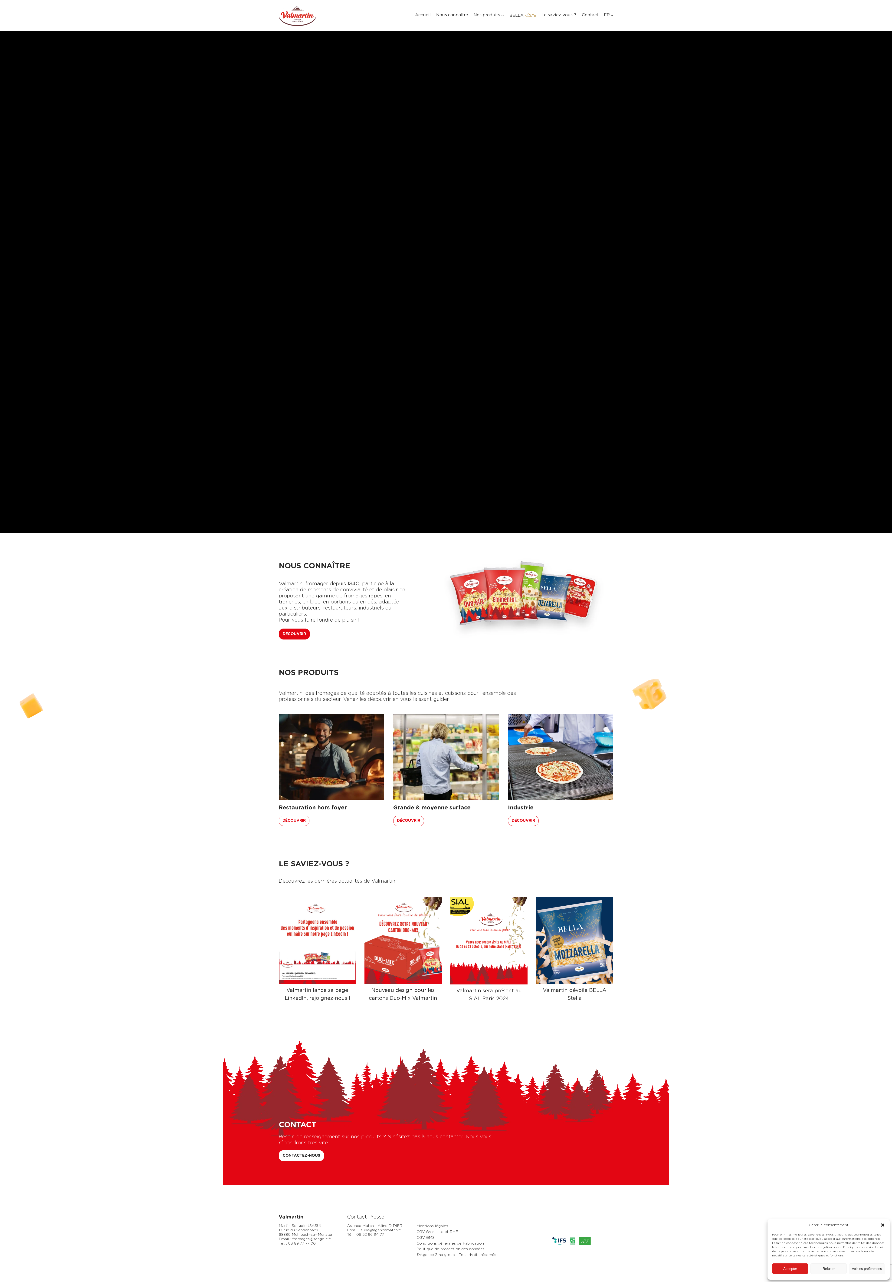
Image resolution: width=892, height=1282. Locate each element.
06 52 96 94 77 (370, 1234)
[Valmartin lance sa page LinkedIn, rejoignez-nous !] (317, 940)
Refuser (829, 1269)
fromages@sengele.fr (311, 1239)
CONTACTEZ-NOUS (301, 1155)
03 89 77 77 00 (302, 1243)
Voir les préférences (867, 1269)
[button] (882, 1225)
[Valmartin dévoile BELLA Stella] (574, 940)
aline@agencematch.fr (381, 1230)
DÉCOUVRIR (294, 634)
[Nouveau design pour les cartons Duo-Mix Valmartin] (403, 940)
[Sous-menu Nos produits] (502, 15)
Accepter (790, 1269)
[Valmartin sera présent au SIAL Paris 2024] (489, 940)
